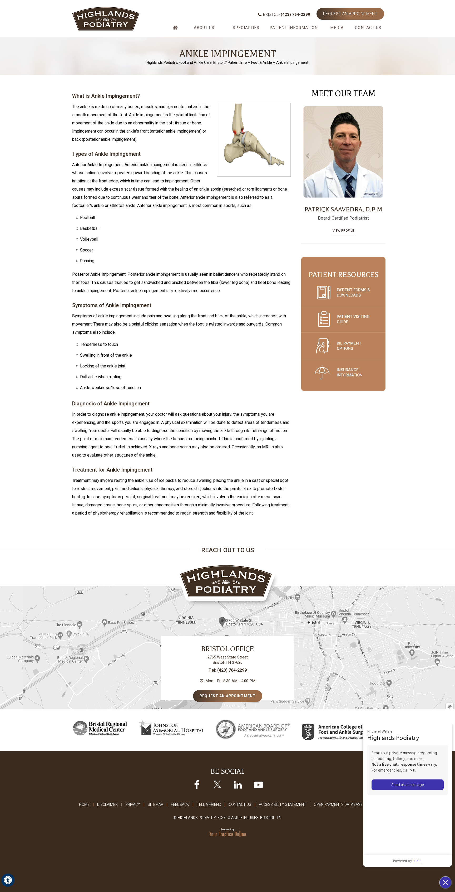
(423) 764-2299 (295, 14)
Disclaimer (107, 804)
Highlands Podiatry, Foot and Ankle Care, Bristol (185, 62)
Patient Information (294, 28)
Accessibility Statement (282, 804)
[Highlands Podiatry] (106, 18)
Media (337, 28)
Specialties (246, 28)
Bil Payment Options (349, 345)
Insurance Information (350, 372)
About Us (204, 28)
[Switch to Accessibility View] (7, 880)
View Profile (343, 230)
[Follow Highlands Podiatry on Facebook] (196, 784)
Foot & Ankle (261, 62)
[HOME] (175, 29)
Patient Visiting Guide (353, 319)
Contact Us (368, 28)
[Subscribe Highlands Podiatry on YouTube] (258, 784)
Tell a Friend (209, 804)
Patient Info (237, 62)
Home (84, 804)
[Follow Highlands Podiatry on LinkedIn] (238, 784)
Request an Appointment (350, 14)
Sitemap (155, 804)
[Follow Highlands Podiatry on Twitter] (217, 784)
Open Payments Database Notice (345, 804)
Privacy (132, 804)
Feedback (180, 804)
